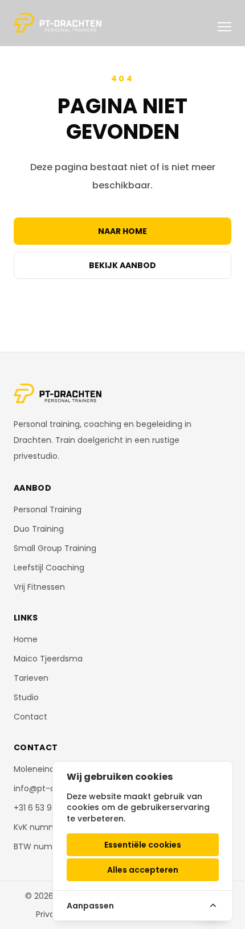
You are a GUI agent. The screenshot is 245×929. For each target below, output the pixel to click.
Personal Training (47, 509)
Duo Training (39, 529)
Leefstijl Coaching (49, 567)
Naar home (122, 231)
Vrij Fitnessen (39, 587)
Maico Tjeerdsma (48, 658)
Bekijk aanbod (122, 265)
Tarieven (31, 678)
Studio (26, 697)
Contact (30, 716)
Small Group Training (55, 548)
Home (26, 639)
